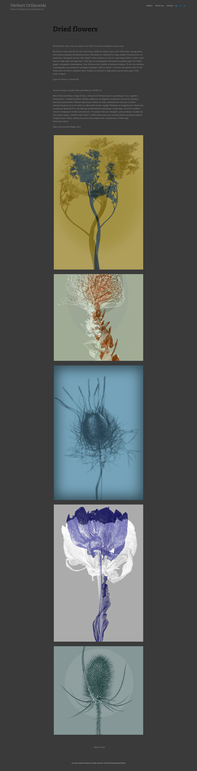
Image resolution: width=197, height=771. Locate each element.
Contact (169, 5)
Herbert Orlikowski (28, 5)
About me (159, 5)
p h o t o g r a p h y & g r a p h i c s (27, 9)
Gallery (149, 5)
